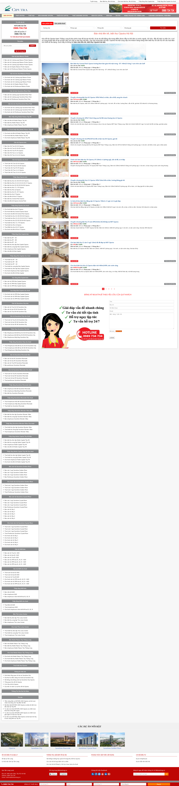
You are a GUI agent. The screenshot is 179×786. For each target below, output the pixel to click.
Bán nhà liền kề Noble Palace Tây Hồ (16, 120)
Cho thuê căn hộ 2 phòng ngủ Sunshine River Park (20, 107)
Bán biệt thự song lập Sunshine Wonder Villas (18, 416)
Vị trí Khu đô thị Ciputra (11, 684)
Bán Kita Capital (97, 15)
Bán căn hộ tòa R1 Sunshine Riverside (16, 358)
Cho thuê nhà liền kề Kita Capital (14, 273)
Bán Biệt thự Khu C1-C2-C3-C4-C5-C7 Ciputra (18, 183)
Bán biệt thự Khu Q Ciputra (13, 189)
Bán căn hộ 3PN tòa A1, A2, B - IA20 (15, 562)
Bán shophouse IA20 (11, 594)
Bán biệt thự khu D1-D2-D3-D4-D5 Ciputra (17, 185)
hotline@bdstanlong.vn (13, 777)
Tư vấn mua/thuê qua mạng (20, 37)
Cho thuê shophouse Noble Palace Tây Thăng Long (20, 661)
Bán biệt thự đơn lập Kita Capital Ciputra (16, 244)
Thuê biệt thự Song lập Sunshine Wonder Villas (18, 429)
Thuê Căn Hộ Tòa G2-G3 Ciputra (14, 163)
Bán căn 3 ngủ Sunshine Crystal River (16, 502)
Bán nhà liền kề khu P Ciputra (13, 196)
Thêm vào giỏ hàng (170, 93)
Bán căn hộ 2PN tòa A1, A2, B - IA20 (15, 559)
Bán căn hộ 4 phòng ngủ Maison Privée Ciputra (19, 64)
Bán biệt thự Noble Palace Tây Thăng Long (17, 645)
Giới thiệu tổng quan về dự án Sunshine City (18, 675)
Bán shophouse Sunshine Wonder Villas (16, 419)
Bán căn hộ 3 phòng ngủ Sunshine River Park (18, 97)
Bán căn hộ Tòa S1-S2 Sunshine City (15, 307)
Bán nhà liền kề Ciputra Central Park (15, 201)
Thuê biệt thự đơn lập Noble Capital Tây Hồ (17, 455)
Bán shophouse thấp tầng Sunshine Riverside (18, 391)
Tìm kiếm (163, 28)
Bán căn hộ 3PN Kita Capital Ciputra (15, 283)
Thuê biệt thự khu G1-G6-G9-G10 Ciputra (17, 216)
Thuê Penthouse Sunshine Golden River (16, 492)
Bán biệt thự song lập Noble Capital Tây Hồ (17, 442)
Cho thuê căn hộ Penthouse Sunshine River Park (19, 112)
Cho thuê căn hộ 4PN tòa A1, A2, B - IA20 (17, 583)
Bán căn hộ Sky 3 (10, 514)
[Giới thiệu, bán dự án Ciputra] (15, 12)
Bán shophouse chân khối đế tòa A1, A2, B (17, 596)
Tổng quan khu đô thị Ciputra (13, 682)
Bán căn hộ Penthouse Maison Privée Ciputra (18, 69)
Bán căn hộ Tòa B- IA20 (12, 557)
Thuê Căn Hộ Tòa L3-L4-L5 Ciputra (15, 172)
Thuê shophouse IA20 (11, 607)
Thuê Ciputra (20, 15)
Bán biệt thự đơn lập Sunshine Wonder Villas (18, 414)
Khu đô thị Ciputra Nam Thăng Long (55, 39)
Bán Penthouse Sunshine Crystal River (16, 507)
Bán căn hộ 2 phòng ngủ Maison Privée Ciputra (19, 60)
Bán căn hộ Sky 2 (10, 511)
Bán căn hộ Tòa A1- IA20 (12, 553)
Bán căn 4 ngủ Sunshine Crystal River (16, 505)
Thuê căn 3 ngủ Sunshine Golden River (16, 487)
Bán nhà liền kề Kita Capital (13, 251)
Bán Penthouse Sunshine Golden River (16, 477)
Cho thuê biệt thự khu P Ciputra (14, 209)
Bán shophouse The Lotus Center (15, 622)
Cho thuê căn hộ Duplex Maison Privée (16, 84)
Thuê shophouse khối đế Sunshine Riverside (18, 401)
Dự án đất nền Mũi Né (143, 761)
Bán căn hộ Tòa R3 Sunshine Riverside (16, 363)
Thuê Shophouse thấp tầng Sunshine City (17, 350)
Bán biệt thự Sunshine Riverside (14, 393)
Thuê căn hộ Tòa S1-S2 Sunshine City (16, 320)
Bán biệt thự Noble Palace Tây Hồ (15, 122)
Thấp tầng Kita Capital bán (146, 1)
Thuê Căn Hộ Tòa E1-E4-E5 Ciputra (15, 165)
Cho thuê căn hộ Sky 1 (11, 535)
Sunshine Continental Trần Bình (160, 15)
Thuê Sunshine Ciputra (80, 15)
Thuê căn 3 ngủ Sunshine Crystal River (16, 529)
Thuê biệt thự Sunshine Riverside (14, 406)
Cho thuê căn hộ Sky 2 (11, 538)
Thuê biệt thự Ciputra (20, 665)
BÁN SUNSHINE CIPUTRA (45, 15)
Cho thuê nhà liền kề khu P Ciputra (15, 229)
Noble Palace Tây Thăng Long (134, 15)
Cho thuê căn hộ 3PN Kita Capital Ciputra (17, 296)
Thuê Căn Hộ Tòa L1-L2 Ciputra (14, 170)
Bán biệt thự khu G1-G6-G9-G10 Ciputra (17, 181)
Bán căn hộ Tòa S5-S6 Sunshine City (15, 311)
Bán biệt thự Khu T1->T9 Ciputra (14, 187)
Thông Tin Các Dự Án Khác (20, 691)
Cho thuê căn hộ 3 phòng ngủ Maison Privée (18, 79)
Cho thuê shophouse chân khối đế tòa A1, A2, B (19, 609)
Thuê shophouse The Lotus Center (15, 635)
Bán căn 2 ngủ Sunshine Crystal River (16, 500)
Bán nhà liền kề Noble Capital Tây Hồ (16, 447)
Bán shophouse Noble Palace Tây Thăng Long (18, 648)
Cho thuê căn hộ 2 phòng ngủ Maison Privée (18, 77)
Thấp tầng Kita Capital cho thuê (166, 1)
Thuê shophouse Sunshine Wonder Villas (17, 431)
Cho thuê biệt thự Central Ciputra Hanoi (16, 211)
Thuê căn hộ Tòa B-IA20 (12, 577)
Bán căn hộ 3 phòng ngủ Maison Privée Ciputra (19, 62)
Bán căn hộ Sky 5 (10, 518)
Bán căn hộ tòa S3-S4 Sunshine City (15, 309)
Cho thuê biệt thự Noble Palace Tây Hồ (16, 135)
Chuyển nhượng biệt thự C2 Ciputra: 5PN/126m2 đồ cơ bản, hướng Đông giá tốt (97, 180)
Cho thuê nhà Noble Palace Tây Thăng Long (18, 656)
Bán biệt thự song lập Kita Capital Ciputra (17, 246)
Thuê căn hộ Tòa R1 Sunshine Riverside (17, 373)
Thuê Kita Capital (63, 15)
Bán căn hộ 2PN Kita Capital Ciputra (15, 281)
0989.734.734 (11, 775)
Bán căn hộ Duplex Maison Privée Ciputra (17, 67)
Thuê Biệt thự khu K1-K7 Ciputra (14, 227)
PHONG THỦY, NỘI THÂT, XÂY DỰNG (102, 755)
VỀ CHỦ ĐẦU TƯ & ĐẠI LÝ (10, 755)
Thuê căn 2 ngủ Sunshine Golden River (16, 485)
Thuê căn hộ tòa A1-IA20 (12, 572)
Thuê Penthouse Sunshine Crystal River (16, 533)
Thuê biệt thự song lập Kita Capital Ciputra (17, 266)
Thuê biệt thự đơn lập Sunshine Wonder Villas (18, 427)
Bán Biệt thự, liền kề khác (107, 1)
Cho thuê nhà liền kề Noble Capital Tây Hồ (17, 462)
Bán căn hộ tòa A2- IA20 (12, 555)
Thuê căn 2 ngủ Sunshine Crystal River (16, 526)
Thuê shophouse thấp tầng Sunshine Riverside (18, 404)
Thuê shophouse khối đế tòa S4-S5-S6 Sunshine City (20, 348)
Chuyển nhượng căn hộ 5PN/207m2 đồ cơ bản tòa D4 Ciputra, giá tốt (93, 139)
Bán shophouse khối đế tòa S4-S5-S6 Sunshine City (20, 335)
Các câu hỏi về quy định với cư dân (57, 761)
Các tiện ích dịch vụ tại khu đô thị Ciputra (17, 686)
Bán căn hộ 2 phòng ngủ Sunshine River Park (18, 94)
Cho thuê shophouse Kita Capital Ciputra (17, 271)
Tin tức (118, 15)
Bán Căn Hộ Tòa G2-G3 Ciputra (14, 146)
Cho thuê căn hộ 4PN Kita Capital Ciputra (17, 298)
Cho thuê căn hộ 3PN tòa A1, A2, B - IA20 (17, 581)
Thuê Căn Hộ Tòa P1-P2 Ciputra (14, 168)
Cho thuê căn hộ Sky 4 (11, 542)
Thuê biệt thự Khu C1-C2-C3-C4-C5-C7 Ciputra (19, 218)
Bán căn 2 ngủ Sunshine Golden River (16, 470)
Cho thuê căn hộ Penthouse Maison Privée (17, 86)
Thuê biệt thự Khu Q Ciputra (13, 225)
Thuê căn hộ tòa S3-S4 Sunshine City (16, 322)
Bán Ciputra (8, 15)
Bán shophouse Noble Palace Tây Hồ (16, 125)
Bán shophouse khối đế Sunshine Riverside (17, 388)
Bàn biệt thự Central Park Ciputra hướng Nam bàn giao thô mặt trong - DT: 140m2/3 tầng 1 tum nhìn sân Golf (107, 63)
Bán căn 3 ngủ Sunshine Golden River (16, 472)
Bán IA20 (109, 15)
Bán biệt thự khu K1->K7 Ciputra (14, 192)
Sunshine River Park (40, 19)
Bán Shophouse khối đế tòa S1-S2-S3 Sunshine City (20, 333)
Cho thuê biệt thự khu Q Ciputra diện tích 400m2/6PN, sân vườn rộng (94, 265)
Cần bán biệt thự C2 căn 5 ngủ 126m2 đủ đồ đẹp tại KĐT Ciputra (92, 242)
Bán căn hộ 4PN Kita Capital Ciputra (15, 286)
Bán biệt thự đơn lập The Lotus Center (16, 618)
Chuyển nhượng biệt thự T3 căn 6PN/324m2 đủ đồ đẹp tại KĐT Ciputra (94, 222)
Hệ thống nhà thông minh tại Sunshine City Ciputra (19, 680)
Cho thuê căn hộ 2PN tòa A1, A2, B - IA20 (17, 579)
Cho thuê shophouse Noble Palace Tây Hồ (17, 137)
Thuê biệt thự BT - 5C (11, 264)
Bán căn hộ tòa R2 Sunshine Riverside (16, 360)
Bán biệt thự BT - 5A (11, 238)
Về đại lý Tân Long (7, 759)
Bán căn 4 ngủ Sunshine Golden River (16, 474)
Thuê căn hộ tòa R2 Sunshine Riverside (16, 376)
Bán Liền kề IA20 (10, 592)
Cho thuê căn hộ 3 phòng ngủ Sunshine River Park (20, 110)
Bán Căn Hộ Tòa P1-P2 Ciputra (14, 150)
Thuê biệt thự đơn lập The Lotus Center (16, 630)
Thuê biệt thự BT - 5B (11, 262)
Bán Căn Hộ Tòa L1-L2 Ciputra (14, 153)
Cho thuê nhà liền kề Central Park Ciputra (17, 213)
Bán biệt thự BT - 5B (11, 240)
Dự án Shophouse (141, 759)
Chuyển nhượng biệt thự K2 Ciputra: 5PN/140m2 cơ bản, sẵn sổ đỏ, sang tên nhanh (98, 97)
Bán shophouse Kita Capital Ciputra (15, 249)
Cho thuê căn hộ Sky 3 (11, 540)
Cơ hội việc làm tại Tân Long (10, 761)
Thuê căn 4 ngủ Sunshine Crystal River (16, 531)
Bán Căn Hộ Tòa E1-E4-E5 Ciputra (15, 148)
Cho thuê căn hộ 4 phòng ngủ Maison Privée (18, 82)
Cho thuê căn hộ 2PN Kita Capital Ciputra (17, 294)
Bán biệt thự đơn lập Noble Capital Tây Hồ (17, 440)
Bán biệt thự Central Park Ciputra (14, 198)
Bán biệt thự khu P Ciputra (12, 194)
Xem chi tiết (74, 93)
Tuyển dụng (93, 1)
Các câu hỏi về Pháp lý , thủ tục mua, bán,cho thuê (62, 764)
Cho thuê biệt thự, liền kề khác (127, 1)
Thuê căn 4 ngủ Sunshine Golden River (16, 490)
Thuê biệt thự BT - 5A (11, 259)
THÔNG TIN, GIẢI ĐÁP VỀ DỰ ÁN (57, 755)
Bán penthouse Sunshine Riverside (15, 365)
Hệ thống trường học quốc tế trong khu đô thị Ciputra (63, 759)
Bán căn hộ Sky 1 (10, 509)
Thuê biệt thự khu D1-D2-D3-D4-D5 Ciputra (17, 220)
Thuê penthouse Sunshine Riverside (15, 380)
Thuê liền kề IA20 (10, 605)
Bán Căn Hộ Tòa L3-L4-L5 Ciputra (15, 155)
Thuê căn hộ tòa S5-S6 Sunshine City (16, 324)
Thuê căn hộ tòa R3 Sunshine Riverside (16, 378)
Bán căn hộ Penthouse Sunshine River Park (17, 99)
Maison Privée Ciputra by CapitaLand (16, 19)
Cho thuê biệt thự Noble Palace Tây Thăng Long (19, 658)
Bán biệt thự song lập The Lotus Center (16, 620)
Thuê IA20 (31, 15)
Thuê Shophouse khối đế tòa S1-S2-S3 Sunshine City (20, 345)
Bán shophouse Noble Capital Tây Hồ (16, 444)
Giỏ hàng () (21, 51)
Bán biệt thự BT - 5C (11, 242)
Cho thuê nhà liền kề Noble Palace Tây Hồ (17, 133)
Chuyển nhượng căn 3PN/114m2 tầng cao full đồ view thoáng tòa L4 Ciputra (96, 118)
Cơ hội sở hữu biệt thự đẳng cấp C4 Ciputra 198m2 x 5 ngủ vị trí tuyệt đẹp (95, 201)
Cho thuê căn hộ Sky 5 (11, 544)
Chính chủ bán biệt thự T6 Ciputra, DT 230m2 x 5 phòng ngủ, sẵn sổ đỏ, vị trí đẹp (97, 159)
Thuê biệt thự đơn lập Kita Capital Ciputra (17, 268)
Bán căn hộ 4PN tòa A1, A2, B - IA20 (15, 564)
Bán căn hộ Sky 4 (10, 516)
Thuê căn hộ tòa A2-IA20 (12, 575)
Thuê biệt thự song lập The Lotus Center (17, 633)
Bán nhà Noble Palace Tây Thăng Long (16, 643)
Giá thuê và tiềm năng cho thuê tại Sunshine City (19, 677)
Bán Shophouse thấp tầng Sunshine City (16, 337)
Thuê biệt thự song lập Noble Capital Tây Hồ (18, 457)
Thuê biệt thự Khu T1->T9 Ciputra (15, 222)
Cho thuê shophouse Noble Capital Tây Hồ (17, 459)
